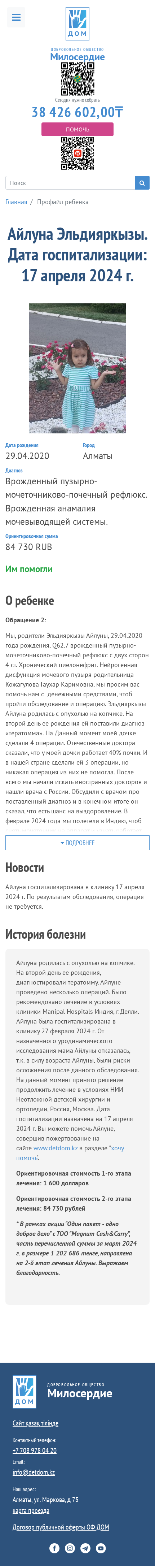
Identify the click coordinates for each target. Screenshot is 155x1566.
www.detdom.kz (56, 1148)
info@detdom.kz (34, 1472)
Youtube (101, 1548)
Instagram (70, 1548)
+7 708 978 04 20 (35, 1450)
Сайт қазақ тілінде (35, 1423)
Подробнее (79, 843)
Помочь (77, 129)
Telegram (85, 1548)
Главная (16, 202)
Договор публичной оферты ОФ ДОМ (61, 1527)
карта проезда (31, 1510)
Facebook (54, 1548)
